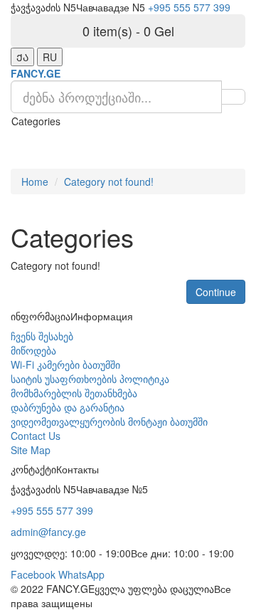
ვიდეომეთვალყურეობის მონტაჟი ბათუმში (109, 421)
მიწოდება (33, 350)
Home (34, 181)
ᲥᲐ (22, 57)
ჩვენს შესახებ (42, 336)
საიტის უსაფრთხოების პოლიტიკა (90, 379)
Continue (216, 292)
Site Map (30, 450)
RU (50, 57)
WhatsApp (81, 574)
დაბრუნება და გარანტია (67, 407)
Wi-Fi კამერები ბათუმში (65, 364)
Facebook (33, 574)
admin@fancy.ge (48, 532)
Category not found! (109, 181)
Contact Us (35, 435)
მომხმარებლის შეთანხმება (74, 393)
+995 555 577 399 (189, 7)
